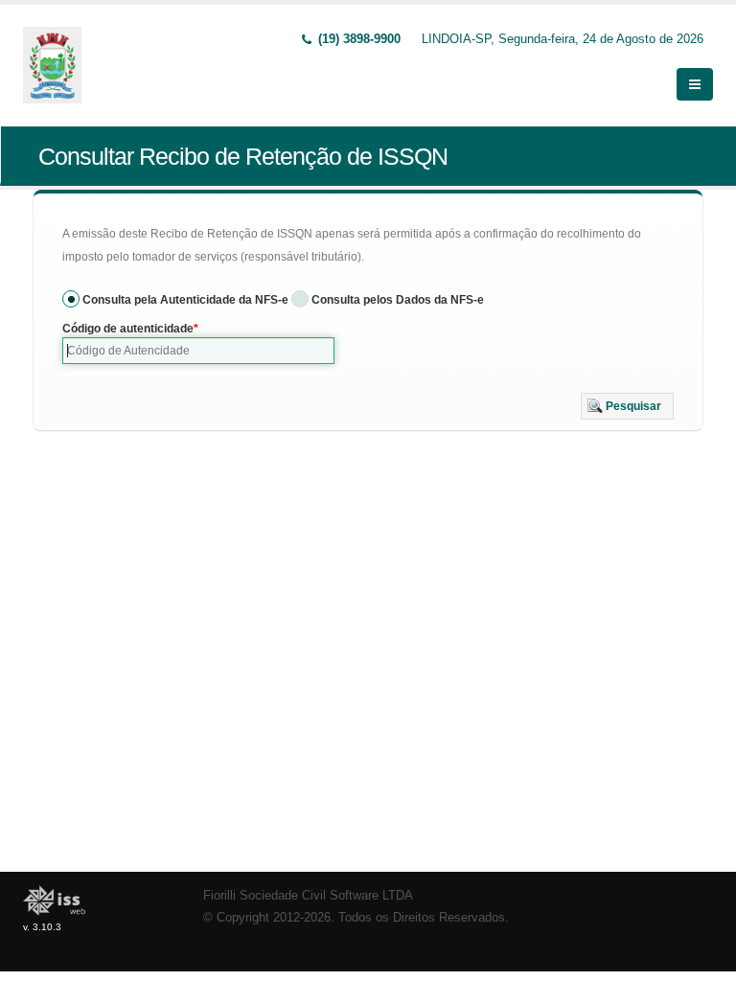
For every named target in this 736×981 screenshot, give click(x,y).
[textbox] (198, 350)
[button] (627, 406)
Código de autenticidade (128, 328)
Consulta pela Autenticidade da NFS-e (185, 300)
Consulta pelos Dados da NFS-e (397, 300)
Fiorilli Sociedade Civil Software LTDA (308, 895)
